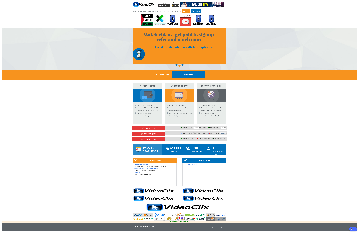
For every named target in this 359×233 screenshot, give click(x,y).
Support (190, 227)
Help (156, 11)
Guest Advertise (173, 11)
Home (135, 11)
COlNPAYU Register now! (191, 167)
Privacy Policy (209, 227)
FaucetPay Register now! (190, 164)
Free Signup (188, 74)
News (179, 227)
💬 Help (353, 229)
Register (198, 11)
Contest (151, 11)
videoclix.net (144, 226)
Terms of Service (199, 227)
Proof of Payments (220, 227)
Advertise (162, 11)
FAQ (185, 227)
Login (188, 11)
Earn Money (142, 11)
